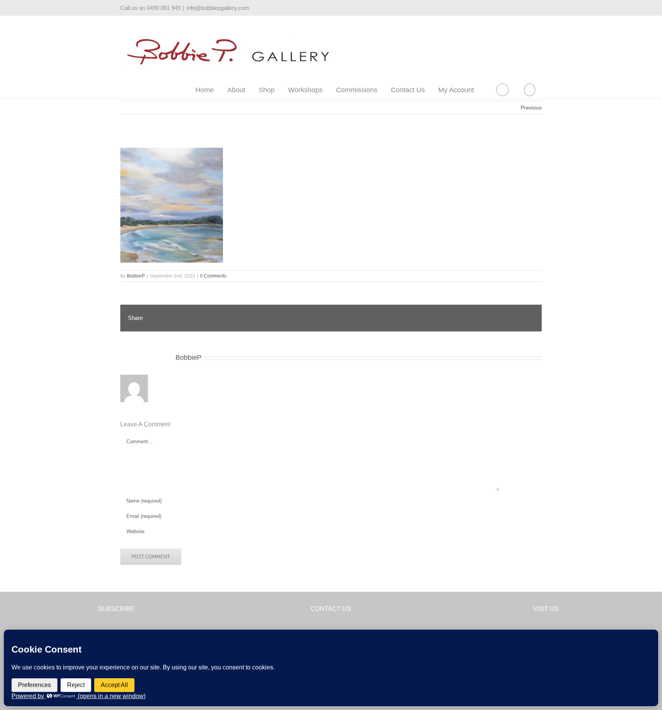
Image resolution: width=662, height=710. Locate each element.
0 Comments (213, 276)
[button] (529, 89)
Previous (531, 107)
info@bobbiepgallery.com (218, 8)
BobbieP (136, 276)
